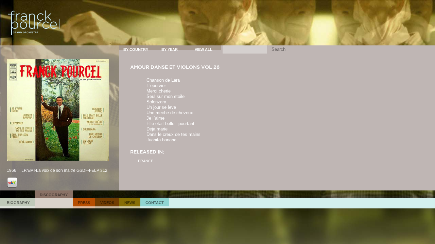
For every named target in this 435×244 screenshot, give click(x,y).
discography (54, 195)
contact (154, 203)
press (84, 203)
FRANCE (145, 161)
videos (107, 203)
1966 (11, 170)
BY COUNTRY (135, 49)
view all (203, 49)
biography (18, 203)
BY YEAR (169, 49)
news (129, 203)
